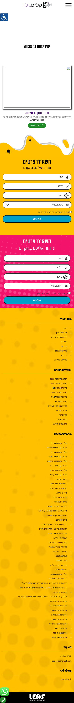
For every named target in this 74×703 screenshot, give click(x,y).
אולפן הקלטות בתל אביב (57, 456)
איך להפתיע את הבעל (59, 610)
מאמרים (64, 341)
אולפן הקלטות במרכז (59, 443)
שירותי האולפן (61, 332)
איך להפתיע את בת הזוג (58, 605)
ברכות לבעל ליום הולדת (58, 578)
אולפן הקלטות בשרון (59, 452)
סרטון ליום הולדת (60, 501)
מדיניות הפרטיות (60, 359)
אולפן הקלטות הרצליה (58, 465)
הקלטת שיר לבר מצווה (58, 483)
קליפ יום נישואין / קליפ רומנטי (56, 515)
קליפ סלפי (63, 415)
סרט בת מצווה (61, 560)
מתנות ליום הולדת (60, 592)
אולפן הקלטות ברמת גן (58, 574)
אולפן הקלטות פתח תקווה (57, 461)
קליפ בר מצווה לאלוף (59, 397)
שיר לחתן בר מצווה (37, 113)
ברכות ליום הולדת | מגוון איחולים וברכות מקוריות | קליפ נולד (44, 583)
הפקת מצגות (62, 419)
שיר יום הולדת (61, 492)
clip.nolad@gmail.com (61, 661)
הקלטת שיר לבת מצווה (58, 488)
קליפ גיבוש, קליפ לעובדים (57, 406)
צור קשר (64, 355)
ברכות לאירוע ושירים (59, 337)
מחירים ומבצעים (61, 350)
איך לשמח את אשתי (59, 637)
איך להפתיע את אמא (59, 614)
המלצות (64, 346)
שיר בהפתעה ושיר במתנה (57, 533)
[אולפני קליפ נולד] (37, 5)
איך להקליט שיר (61, 628)
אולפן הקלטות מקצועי (58, 474)
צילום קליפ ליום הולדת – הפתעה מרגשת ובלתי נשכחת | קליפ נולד (42, 596)
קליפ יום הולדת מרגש (59, 383)
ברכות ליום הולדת (60, 424)
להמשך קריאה (37, 125)
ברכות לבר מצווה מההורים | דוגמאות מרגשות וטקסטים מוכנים (43, 587)
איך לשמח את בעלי (60, 633)
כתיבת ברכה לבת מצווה (58, 542)
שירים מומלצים (61, 520)
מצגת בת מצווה (61, 556)
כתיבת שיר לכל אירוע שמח (57, 506)
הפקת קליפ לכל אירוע (58, 379)
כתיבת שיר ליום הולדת (58, 565)
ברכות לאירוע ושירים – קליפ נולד (54, 524)
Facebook (66, 679)
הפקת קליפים (62, 479)
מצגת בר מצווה (61, 569)
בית (65, 328)
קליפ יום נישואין (61, 401)
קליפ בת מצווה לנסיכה (58, 392)
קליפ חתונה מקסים (59, 388)
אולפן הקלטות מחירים (58, 470)
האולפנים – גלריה (60, 538)
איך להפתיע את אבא (59, 619)
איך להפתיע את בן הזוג (58, 601)
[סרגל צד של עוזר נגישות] (4, 17)
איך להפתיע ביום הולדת (58, 623)
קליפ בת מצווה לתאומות (58, 547)
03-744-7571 (65, 656)
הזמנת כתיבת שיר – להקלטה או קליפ (53, 529)
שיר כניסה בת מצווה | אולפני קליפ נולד (52, 510)
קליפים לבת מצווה (60, 551)
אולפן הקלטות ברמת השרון (56, 447)
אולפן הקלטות (61, 410)
